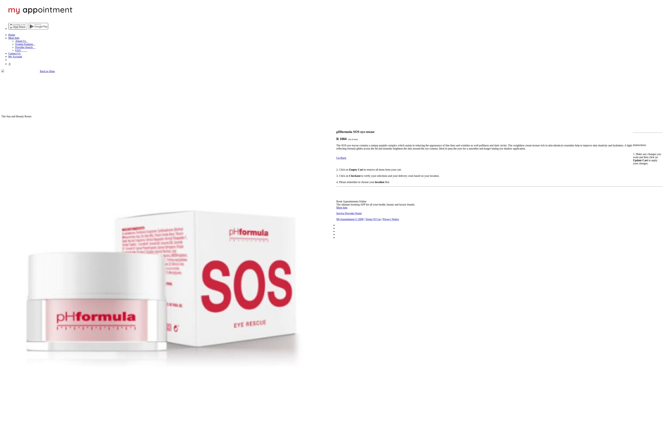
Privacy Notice (391, 219)
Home (11, 34)
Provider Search (25, 47)
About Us (21, 41)
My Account (15, 56)
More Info (13, 37)
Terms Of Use (373, 219)
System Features (25, 44)
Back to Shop (47, 71)
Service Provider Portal (349, 213)
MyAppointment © (349, 219)
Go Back (341, 157)
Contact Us (14, 53)
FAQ (21, 50)
